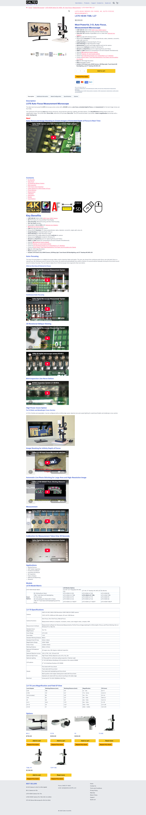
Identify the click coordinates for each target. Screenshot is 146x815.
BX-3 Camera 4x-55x (32, 790)
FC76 (52, 733)
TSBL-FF (29, 767)
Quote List (108, 3)
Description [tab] (31, 96)
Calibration (31, 193)
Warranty (92, 792)
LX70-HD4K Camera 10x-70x (34, 793)
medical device (109, 90)
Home (91, 783)
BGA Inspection (32, 185)
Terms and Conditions (96, 788)
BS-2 (27, 733)
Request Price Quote (82, 76)
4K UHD (84, 90)
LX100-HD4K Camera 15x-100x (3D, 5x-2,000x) (38, 797)
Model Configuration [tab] (56, 96)
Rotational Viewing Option (36, 226)
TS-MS (101, 733)
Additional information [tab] (42, 96)
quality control (115, 90)
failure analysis (90, 90)
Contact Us (93, 786)
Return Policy (93, 795)
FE (75, 733)
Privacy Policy (94, 790)
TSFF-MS (53, 767)
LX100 (99, 90)
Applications (31, 195)
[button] (69, 11)
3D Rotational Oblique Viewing (36, 183)
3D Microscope (82, 88)
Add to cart (101, 71)
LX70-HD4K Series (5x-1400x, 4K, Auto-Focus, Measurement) (98, 88)
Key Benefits (31, 180)
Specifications (32, 198)
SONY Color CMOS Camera (99, 30)
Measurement (31, 192)
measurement (103, 90)
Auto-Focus (31, 181)
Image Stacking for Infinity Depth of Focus (39, 188)
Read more (109, 741)
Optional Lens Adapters (52, 225)
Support (93, 3)
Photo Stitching (32, 190)
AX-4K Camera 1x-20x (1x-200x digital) (36, 787)
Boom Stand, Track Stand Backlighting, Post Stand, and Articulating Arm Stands (54, 247)
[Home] (26, 7)
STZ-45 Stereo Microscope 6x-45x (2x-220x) (38, 800)
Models (30, 197)
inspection (95, 90)
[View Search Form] (113, 3)
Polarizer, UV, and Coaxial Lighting (90, 54)
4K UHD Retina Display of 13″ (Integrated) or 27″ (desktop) (97, 55)
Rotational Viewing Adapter (89, 52)
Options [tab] (76, 96)
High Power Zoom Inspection (35, 186)
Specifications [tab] (67, 96)
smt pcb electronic (78, 92)
